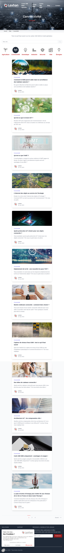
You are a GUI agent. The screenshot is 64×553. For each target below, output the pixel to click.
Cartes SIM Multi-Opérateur (24, 5)
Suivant (57, 517)
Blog (48, 5)
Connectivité (17, 77)
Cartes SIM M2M (41, 5)
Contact (57, 5)
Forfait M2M (34, 5)
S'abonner (58, 535)
